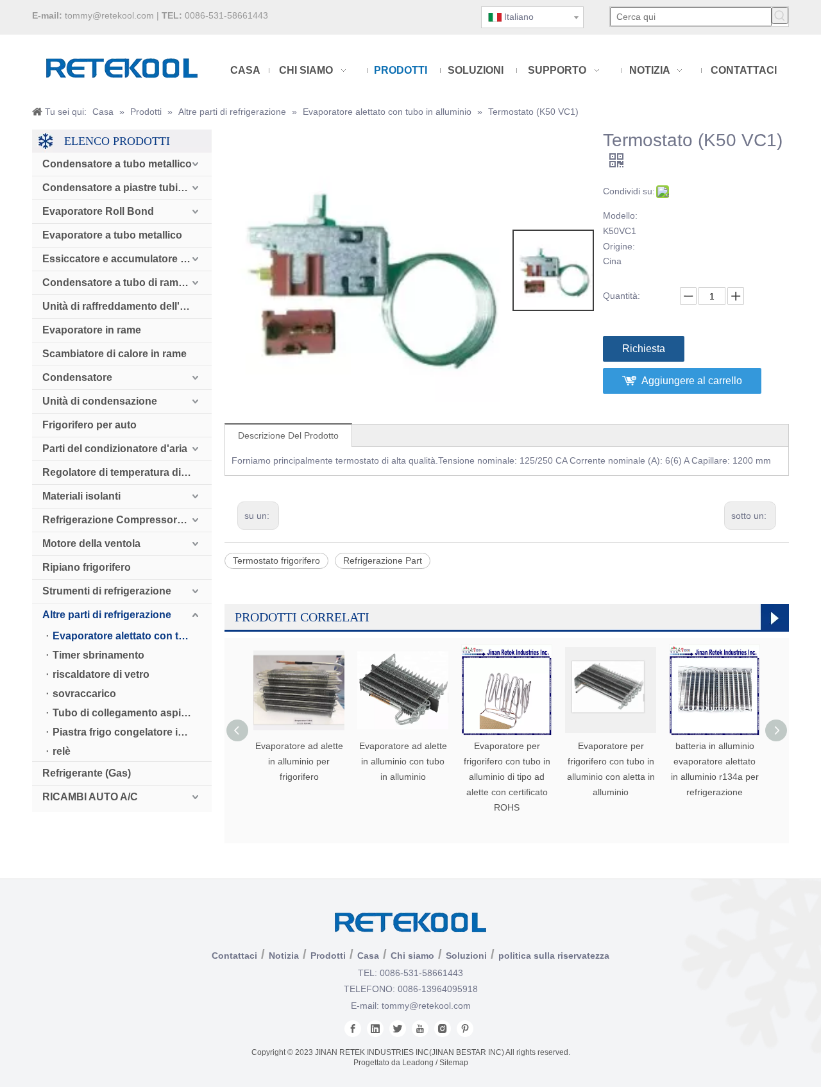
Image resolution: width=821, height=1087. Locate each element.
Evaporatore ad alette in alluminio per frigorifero (299, 761)
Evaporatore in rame (91, 329)
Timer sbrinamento (98, 655)
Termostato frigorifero (276, 560)
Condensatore (77, 377)
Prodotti (328, 955)
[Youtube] (420, 1028)
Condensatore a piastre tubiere (117, 187)
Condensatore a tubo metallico (117, 163)
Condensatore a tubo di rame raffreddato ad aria (127, 282)
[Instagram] (442, 1028)
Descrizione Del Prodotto (288, 435)
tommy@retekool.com (109, 15)
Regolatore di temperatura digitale (124, 472)
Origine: (619, 246)
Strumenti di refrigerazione (106, 591)
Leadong (418, 1062)
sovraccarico (84, 693)
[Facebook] (352, 1028)
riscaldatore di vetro (101, 674)
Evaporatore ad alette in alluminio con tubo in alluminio (403, 761)
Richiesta (643, 348)
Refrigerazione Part (382, 560)
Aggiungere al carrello (691, 380)
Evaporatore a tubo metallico (112, 235)
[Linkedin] (375, 1028)
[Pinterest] (465, 1028)
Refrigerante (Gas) (86, 773)
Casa (368, 955)
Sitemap (453, 1062)
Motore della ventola (91, 543)
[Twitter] (397, 1028)
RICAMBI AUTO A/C (90, 796)
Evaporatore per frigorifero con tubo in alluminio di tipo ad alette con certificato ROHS (507, 776)
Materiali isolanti (81, 496)
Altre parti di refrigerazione (106, 614)
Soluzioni (466, 955)
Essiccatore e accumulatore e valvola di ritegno (127, 258)
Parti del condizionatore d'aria (114, 448)
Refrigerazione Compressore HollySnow (127, 519)
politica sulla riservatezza (553, 955)
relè (62, 751)
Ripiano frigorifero (86, 567)
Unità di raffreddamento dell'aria (120, 306)
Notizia (284, 955)
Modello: (620, 215)
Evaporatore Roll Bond (98, 211)
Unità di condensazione (99, 401)
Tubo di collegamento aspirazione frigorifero (132, 712)
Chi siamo (412, 955)
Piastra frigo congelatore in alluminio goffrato (132, 732)
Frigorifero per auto (89, 424)
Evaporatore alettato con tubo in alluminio (132, 635)
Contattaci (234, 955)
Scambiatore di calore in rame (114, 353)
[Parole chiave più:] (780, 15)
